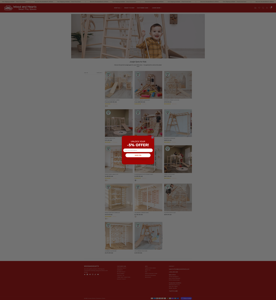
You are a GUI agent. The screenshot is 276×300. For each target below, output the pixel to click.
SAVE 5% (138, 155)
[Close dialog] (152, 137)
